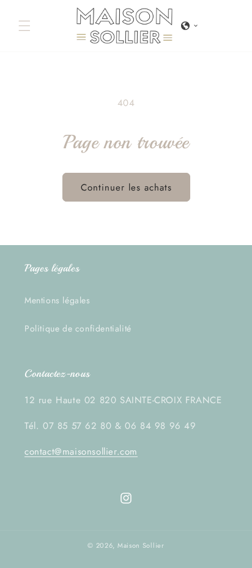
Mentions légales (57, 300)
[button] (24, 25)
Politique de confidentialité (78, 328)
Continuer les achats (126, 187)
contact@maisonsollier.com (81, 451)
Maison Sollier (141, 545)
